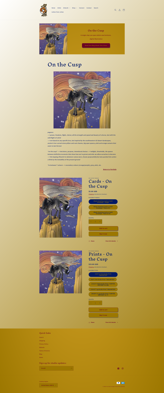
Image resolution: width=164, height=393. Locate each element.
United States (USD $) (47, 385)
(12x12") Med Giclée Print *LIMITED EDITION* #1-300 (103, 284)
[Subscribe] (71, 368)
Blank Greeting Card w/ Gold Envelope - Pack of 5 (103, 207)
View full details (111, 241)
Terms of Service (44, 351)
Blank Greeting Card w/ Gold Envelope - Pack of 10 (103, 212)
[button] (66, 8)
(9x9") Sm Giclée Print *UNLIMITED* (103, 279)
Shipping (91, 194)
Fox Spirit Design (110, 386)
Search (41, 337)
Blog (40, 354)
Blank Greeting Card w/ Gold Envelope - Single (103, 201)
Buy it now (103, 234)
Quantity (91, 218)
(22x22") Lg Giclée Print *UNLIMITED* (103, 289)
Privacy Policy (43, 344)
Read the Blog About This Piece (96, 45)
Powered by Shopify (120, 386)
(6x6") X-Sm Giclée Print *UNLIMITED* (103, 274)
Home (41, 357)
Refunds (41, 347)
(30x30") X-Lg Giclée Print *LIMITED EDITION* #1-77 (103, 294)
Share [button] (92, 241)
